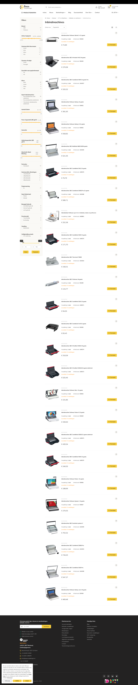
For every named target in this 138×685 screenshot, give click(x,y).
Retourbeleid (65, 633)
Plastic (32, 196)
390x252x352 (31, 180)
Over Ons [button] (88, 12)
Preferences (7, 680)
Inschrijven (46, 626)
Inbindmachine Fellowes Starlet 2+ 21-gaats (73, 35)
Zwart (31, 48)
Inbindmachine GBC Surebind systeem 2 (72, 523)
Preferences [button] (9, 677)
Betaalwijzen (65, 630)
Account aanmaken (67, 624)
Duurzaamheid (78, 12)
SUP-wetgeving (91, 635)
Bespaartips (90, 637)
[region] (69, 0)
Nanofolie (89, 639)
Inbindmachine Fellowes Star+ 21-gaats (72, 390)
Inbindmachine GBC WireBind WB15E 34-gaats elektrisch (76, 368)
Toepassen (35, 252)
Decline (17, 680)
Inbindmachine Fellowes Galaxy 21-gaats (72, 102)
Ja (32, 188)
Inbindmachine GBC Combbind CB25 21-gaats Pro (74, 79)
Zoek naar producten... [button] (54, 7)
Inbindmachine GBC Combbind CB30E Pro (72, 545)
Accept (27, 680)
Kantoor (54, 18)
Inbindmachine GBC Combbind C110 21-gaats (73, 323)
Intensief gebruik (32, 208)
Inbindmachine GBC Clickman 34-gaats (71, 279)
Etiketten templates (92, 626)
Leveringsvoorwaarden (68, 637)
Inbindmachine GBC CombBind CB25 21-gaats (73, 456)
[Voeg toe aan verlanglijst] (116, 33)
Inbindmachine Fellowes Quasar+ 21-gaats (72, 501)
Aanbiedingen (90, 628)
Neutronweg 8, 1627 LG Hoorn (29, 650)
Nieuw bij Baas (91, 630)
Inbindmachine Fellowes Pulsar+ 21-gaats (72, 479)
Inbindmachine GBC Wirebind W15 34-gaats (73, 57)
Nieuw (51, 12)
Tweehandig (32, 218)
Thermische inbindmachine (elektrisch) (32, 102)
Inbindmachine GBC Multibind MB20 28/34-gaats (74, 146)
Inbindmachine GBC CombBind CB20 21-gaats (73, 235)
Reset (25, 252)
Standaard (32, 166)
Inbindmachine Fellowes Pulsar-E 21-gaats (72, 412)
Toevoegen (112, 44)
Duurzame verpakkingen (93, 633)
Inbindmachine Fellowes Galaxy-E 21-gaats (73, 124)
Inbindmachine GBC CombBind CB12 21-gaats (73, 168)
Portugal (32, 64)
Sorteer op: (48, 27)
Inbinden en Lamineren (75, 18)
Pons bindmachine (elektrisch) (32, 100)
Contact (97, 12)
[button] (112, 27)
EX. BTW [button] (114, 12)
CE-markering (32, 236)
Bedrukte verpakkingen (68, 626)
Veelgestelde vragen (67, 628)
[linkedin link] (112, 676)
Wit (31, 54)
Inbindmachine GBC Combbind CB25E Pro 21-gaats (75, 190)
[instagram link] (108, 676)
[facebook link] (104, 676)
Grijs (31, 50)
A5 (32, 74)
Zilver (31, 52)
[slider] (21, 38)
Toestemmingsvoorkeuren (68, 646)
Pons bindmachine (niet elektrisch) (32, 97)
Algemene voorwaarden (68, 639)
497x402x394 (31, 178)
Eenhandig (32, 220)
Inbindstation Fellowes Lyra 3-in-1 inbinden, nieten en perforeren (78, 213)
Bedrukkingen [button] (60, 12)
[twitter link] (116, 676)
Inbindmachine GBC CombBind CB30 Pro (72, 567)
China (32, 62)
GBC (32, 28)
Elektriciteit (32, 228)
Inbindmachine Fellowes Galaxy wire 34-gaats (73, 590)
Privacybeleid (65, 641)
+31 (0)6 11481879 (26, 655)
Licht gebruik (32, 210)
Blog (69, 12)
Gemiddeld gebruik (32, 206)
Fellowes (32, 30)
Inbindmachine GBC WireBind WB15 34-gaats (73, 346)
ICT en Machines (62, 18)
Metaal (32, 198)
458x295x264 (31, 176)
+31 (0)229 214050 (26, 653)
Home (48, 18)
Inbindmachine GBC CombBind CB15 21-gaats (73, 301)
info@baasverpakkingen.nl (28, 658)
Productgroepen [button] (29, 12)
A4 (32, 72)
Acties (44, 12)
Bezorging (64, 635)
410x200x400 (31, 174)
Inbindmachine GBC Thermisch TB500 (71, 257)
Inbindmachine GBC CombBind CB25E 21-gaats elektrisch (76, 434)
